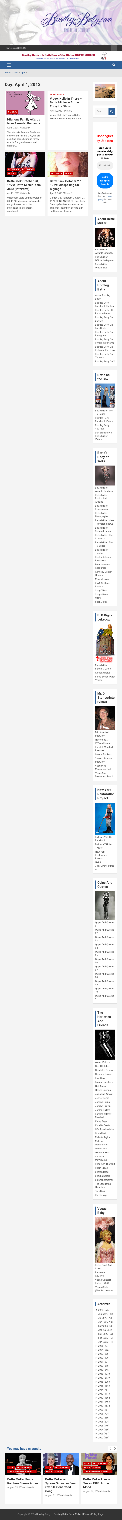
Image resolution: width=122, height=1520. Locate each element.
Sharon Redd (101, 1171)
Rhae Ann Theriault (105, 1164)
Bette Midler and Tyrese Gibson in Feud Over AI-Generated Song (23, 1485)
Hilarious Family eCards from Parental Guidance (23, 121)
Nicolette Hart (102, 1152)
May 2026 (103, 1325)
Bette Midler (24, 1468)
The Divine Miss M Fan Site (60, 1472)
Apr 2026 (103, 1329)
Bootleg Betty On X (105, 361)
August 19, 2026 (53, 1491)
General (12, 112)
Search (111, 111)
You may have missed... (24, 1449)
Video (53, 94)
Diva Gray (100, 1078)
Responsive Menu (114, 48)
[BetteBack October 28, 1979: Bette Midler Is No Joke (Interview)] (25, 164)
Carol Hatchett (102, 1066)
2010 (100, 1405)
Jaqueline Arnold (103, 1094)
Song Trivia (101, 590)
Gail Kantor (101, 1086)
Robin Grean (101, 1167)
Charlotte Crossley (105, 1070)
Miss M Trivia (102, 579)
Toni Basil (100, 1191)
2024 (100, 1349)
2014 (100, 1389)
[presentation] (110, 1448)
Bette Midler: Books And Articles (101, 498)
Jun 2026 (103, 1322)
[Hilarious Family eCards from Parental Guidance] (25, 103)
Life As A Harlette (104, 1129)
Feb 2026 (103, 1337)
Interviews (28, 169)
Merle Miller (101, 1148)
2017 (100, 1377)
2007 (100, 1417)
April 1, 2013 (13, 127)
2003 (100, 1433)
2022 (100, 1357)
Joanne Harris (102, 1102)
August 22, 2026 (15, 1495)
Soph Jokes (101, 601)
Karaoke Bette (102, 672)
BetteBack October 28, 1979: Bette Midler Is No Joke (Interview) (24, 185)
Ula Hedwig (101, 1195)
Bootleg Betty (43, 1514)
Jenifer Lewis (102, 1098)
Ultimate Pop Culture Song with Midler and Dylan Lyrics (97, 1483)
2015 (100, 1385)
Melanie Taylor (102, 1137)
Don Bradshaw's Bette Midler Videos (103, 436)
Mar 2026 (103, 1333)
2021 (100, 1361)
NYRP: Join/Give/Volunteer (104, 866)
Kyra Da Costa (102, 1125)
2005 (100, 1425)
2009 (100, 1409)
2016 (100, 1381)
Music (11, 1472)
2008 (100, 1413)
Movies (12, 173)
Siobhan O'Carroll (104, 1179)
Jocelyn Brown (103, 1106)
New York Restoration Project (101, 855)
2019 (100, 1369)
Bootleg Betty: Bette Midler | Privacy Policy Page (78, 1514)
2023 (100, 1353)
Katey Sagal (101, 1121)
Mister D (25, 127)
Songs (20, 1472)
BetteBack (14, 169)
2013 (100, 1393)
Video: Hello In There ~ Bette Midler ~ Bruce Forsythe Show (66, 102)
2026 (100, 1310)
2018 (100, 1373)
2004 (100, 1429)
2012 (100, 1397)
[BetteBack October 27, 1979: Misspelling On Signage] (67, 164)
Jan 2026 (103, 1341)
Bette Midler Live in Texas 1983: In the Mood (58, 1483)
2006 (100, 1421)
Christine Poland (103, 1074)
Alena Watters (102, 1062)
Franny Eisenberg (104, 1082)
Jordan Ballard (102, 1110)
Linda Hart (100, 1133)
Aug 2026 (103, 1314)
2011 (100, 1401)
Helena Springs (103, 1090)
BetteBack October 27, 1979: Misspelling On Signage (65, 185)
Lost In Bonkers (103, 754)
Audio (11, 1468)
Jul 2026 (102, 1318)
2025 (100, 1345)
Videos (60, 94)
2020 (100, 1365)
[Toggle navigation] (9, 65)
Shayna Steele (102, 1175)
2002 (100, 1437)
